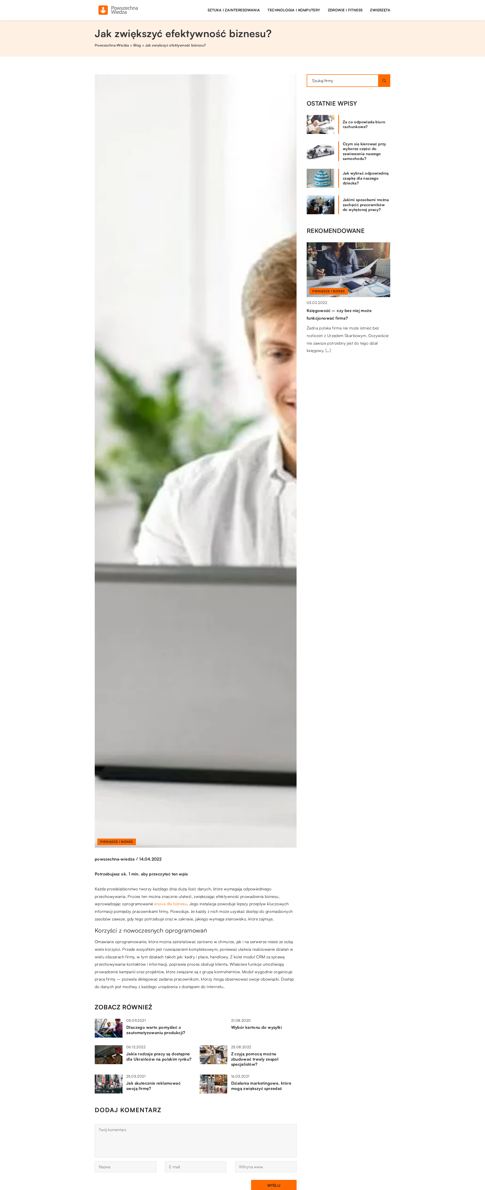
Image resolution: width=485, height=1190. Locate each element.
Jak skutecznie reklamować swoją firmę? (153, 1086)
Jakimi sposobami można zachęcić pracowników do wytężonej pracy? (366, 204)
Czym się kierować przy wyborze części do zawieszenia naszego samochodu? (364, 151)
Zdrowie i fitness (345, 10)
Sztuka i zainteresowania (234, 10)
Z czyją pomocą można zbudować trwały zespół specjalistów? (255, 1059)
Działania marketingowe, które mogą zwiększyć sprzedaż (261, 1086)
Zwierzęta (380, 10)
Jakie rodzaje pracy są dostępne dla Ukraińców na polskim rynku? (158, 1056)
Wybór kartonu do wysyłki (256, 1027)
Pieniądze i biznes (116, 842)
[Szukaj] (384, 80)
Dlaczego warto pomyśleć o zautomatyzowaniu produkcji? (155, 1030)
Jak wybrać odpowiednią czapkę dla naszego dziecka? (366, 178)
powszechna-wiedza (115, 859)
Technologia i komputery (294, 10)
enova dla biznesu (170, 903)
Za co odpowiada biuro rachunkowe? (364, 124)
